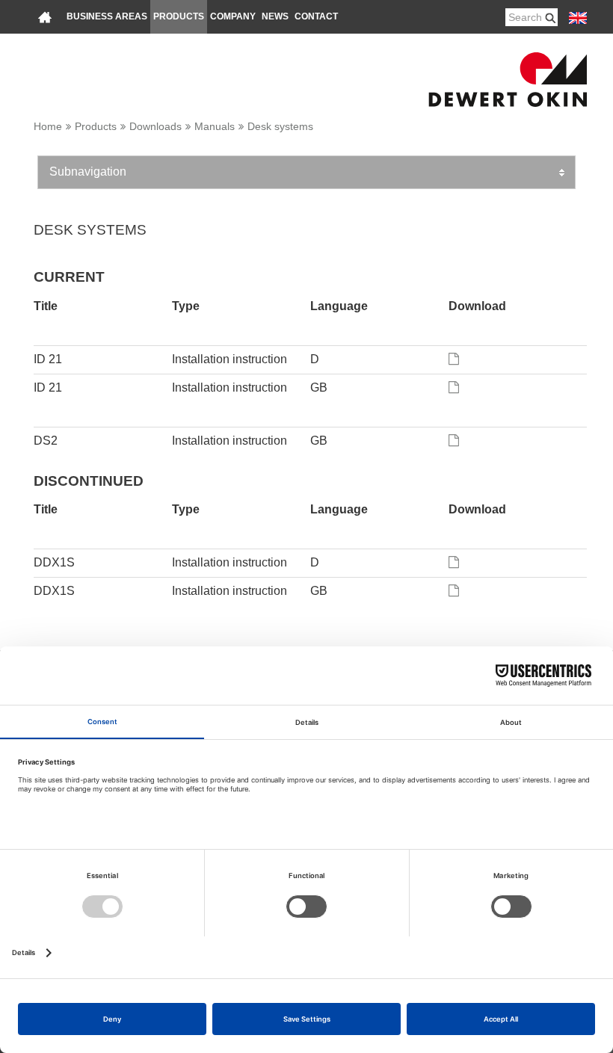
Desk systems (280, 126)
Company (233, 16)
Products (178, 16)
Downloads (155, 126)
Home (48, 126)
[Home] (45, 17)
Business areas (107, 16)
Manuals (214, 126)
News (275, 16)
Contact (316, 16)
